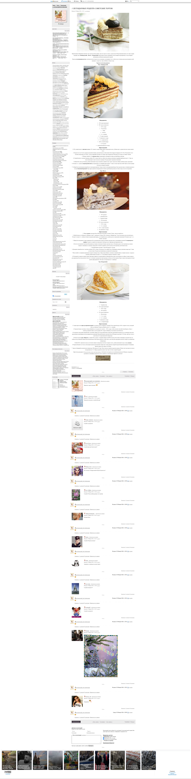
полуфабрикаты (56, 183)
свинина (58, 114)
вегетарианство (56, 265)
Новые (132, 376)
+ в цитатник (87, 11)
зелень (61, 79)
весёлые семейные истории (59, 261)
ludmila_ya (55, 326)
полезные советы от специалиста (60, 149)
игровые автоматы (57, 211)
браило (62, 333)
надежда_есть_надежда (62, 340)
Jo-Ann (65, 353)
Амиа (60, 333)
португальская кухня (57, 256)
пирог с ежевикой (65, 103)
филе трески (58, 130)
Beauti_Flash (55, 353)
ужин (54, 268)
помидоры (56, 108)
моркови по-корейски (56, 96)
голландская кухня (57, 242)
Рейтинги (77, 1)
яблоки (55, 139)
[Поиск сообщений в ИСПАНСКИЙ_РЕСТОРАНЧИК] (65, 294)
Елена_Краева (56, 336)
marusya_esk (88, 696)
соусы (65, 120)
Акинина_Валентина (60, 332)
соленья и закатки (56, 255)
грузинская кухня (56, 195)
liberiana (54, 325)
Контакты (172, 773)
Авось (83, 1)
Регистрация (65, 1)
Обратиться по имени (95, 415)
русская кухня (55, 164)
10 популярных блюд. (57, 65)
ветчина (59, 73)
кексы (65, 85)
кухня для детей (56, 203)
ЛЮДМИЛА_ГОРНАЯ (61, 366)
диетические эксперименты (58, 198)
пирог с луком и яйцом (57, 105)
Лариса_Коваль (62, 338)
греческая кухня (56, 213)
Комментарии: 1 (62, 283)
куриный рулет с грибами (60, 92)
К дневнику (102, 376)
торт (61, 125)
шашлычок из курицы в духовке (63, 136)
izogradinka (64, 324)
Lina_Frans (65, 354)
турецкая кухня (56, 247)
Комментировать (76, 376)
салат (61, 111)
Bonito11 (60, 353)
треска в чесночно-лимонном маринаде (60, 127)
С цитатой (127, 391)
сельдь (54, 115)
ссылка (98, 382)
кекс (63, 85)
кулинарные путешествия (58, 214)
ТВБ (61, 345)
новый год (56, 99)
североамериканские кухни (58, 241)
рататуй (63, 108)
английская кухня (56, 202)
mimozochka (55, 327)
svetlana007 (88, 607)
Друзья (58, 5)
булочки (62, 72)
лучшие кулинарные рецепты (59, 154)
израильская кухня (57, 193)
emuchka (60, 324)
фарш (58, 129)
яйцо (61, 139)
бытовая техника (56, 230)
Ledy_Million (88, 490)
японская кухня (56, 226)
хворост (59, 132)
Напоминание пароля (91, 732)
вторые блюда (56, 191)
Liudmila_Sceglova (60, 325)
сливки (60, 117)
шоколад (55, 138)
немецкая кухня (56, 216)
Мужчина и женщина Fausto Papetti (60, 287)
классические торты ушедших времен (93, 352)
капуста (66, 83)
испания (60, 82)
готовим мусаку (60, 75)
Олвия (60, 369)
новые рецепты (56, 157)
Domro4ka (63, 317)
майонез (57, 95)
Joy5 (87, 396)
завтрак (63, 76)
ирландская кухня (56, 224)
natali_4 (63, 358)
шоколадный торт (63, 138)
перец (63, 102)
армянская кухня (56, 235)
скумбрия (56, 117)
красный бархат (61, 91)
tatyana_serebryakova (57, 331)
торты (64, 126)
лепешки (63, 93)
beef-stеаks (55, 66)
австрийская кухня (57, 217)
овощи (61, 99)
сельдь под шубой (61, 115)
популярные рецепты (57, 156)
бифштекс (66, 69)
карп (53, 85)
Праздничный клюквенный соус (60, 32)
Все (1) (67, 307)
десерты (54, 166)
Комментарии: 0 (62, 285)
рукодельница (56, 246)
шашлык (65, 135)
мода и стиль (55, 218)
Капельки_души (62, 365)
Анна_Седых (66, 361)
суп (57, 121)
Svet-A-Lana (88, 443)
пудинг (60, 108)
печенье (55, 103)
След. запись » (109, 376)
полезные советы (56, 165)
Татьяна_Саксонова (57, 370)
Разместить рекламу (172, 774)
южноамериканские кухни (58, 250)
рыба (57, 111)
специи (54, 121)
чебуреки (55, 133)
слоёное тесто (56, 208)
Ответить (123, 391)
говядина (55, 75)
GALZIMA (61, 316)
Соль (59, 67)
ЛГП (66, 338)
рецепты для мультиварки (58, 209)
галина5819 (55, 334)
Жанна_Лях (55, 364)
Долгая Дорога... (56, 282)
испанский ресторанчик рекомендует (60, 145)
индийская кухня (56, 260)
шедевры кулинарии (57, 176)
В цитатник (132, 391)
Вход (70, 1)
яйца (58, 139)
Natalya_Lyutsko (61, 327)
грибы (65, 75)
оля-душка (64, 343)
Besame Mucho (56, 279)
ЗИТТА (60, 336)
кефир (54, 87)
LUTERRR (59, 326)
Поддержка (126, 1)
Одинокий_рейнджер (57, 343)
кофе (61, 89)
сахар (54, 114)
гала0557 (63, 371)
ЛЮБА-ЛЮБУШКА (56, 339)
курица (55, 93)
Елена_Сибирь (61, 363)
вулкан (67, 73)
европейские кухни (57, 147)
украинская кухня (56, 194)
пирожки (55, 107)
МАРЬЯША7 (63, 339)
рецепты (54, 309)
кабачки (64, 82)
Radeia (54, 329)
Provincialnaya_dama (62, 328)
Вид (128, 1)
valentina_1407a (61, 359)
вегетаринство (56, 264)
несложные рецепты (57, 159)
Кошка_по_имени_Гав (62, 337)
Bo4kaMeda (55, 324)
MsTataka (62, 318)
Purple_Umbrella (89, 419)
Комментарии (63, 5)
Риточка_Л (55, 319)
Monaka (60, 355)
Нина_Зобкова (56, 369)
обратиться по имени (104, 381)
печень (67, 102)
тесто (58, 125)
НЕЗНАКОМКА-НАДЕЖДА (58, 341)
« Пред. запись (96, 376)
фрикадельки (63, 131)
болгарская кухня (56, 231)
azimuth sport (66, 65)
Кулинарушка (55, 338)
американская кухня (57, 259)
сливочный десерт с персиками (58, 118)
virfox (87, 560)
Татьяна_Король (56, 345)
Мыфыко (66, 367)
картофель (58, 85)
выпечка (54, 170)
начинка (66, 98)
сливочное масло (66, 117)
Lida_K (61, 354)
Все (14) (67, 273)
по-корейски (65, 106)
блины (57, 72)
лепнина (66, 93)
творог (58, 123)
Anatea (87, 537)
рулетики (65, 109)
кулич (54, 92)
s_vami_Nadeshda (60, 329)
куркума (59, 93)
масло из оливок (63, 95)
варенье (55, 73)
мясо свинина (58, 98)
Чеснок (62, 68)
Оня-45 (54, 344)
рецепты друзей (56, 162)
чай (53, 254)
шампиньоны (59, 135)
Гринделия (55, 363)
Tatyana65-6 (55, 357)
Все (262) (67, 314)
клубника (59, 87)
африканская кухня (57, 249)
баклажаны (60, 69)
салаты (63, 112)
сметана (58, 120)
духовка (55, 76)
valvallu (67, 331)
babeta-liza (55, 323)
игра (54, 212)
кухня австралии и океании (58, 244)
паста (57, 102)
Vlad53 (54, 332)
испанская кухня (56, 151)
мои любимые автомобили (58, 245)
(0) (68, 32)
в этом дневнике (57, 296)
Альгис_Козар (56, 333)
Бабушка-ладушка (56, 318)
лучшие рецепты (56, 152)
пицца (60, 107)
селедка (63, 114)
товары (54, 223)
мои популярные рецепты (58, 155)
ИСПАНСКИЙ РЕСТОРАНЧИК (53, 7)
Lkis (65, 325)
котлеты (57, 89)
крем (66, 91)
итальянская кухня (57, 167)
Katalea (54, 354)
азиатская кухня (56, 175)
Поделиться (131, 371)
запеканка (55, 78)
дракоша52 (60, 334)
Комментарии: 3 (62, 280)
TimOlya (63, 331)
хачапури (55, 132)
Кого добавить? (63, 322)
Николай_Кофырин (57, 317)
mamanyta (59, 358)
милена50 (55, 340)
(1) (58, 55)
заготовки (55, 200)
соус (62, 120)
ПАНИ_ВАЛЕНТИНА (60, 344)
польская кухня (56, 251)
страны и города (56, 186)
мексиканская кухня (57, 219)
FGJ (63, 353)
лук (54, 95)
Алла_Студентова (61, 319)
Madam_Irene (65, 326)
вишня (63, 73)
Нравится (125, 371)
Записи (54, 5)
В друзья (61, 23)
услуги (54, 238)
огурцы (65, 99)
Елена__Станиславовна (58, 335)
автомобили (55, 257)
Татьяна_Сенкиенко (57, 371)
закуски (54, 205)
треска (67, 126)
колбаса (61, 88)
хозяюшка (55, 174)
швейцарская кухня (57, 236)
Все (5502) (67, 350)
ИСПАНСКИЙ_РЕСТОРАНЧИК (93, 381)
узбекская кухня (56, 266)
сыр (59, 122)
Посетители (62, 385)
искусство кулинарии (57, 189)
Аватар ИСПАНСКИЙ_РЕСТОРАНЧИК (60, 16)
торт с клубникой (59, 126)
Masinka (87, 630)
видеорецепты (56, 188)
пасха (60, 102)
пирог (60, 103)
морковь (62, 96)
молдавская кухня (56, 221)
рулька (54, 111)
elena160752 (65, 357)
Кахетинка (55, 337)
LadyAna (58, 354)
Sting (54, 284)
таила (66, 344)
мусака (66, 96)
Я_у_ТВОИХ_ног (65, 345)
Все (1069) (67, 30)
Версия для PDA (172, 772)
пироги (63, 105)
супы (54, 237)
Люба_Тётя (62, 367)
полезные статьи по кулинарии (59, 184)
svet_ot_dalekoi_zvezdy (57, 330)
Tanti (66, 356)
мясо (54, 98)
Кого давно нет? (56, 322)
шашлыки (55, 136)
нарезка (62, 98)
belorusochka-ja (60, 323)
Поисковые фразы (64, 386)
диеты (54, 197)
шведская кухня (56, 228)
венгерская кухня (56, 263)
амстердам (55, 69)
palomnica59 (55, 328)
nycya (66, 358)
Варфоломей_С (64, 362)
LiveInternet (55, 1)
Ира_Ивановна (65, 336)
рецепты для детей (57, 204)
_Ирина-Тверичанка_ (90, 513)
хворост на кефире (64, 132)
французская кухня (57, 172)
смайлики (84, 735)
